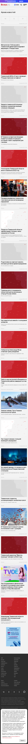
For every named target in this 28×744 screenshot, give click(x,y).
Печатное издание (5, 685)
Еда (15, 676)
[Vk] (3, 692)
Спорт (2, 668)
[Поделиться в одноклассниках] (14, 19)
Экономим (16, 659)
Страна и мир (3, 673)
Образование (16, 668)
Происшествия (17, 657)
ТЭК (15, 674)
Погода (2, 676)
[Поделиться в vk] (5, 19)
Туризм (15, 671)
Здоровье (16, 673)
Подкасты (16, 666)
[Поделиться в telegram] (22, 19)
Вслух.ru (5, 5)
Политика (3, 664)
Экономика (16, 669)
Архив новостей (4, 683)
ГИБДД (15, 685)
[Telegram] (14, 692)
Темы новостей (17, 682)
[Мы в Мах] (16, 5)
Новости (2, 682)
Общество (16, 661)
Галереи (15, 680)
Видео (2, 680)
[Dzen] (19, 692)
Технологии (3, 671)
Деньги (2, 666)
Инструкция (3, 674)
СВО (2, 657)
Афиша (2, 669)
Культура (15, 664)
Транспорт (3, 661)
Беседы (2, 659)
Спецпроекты (16, 683)
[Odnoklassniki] (8, 692)
